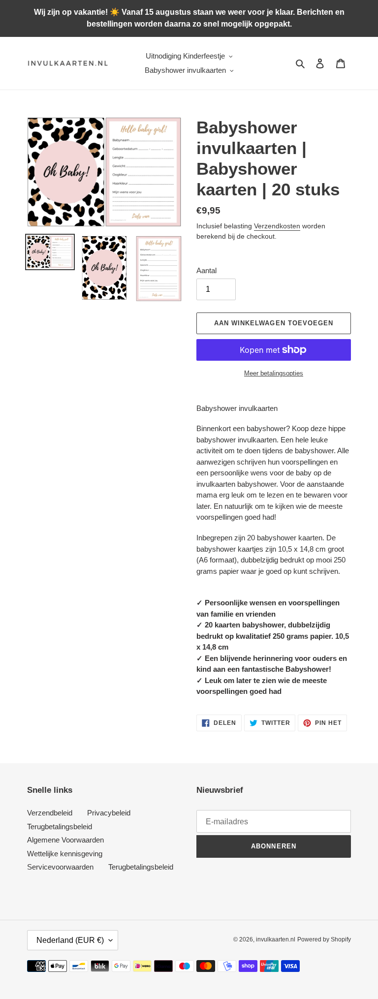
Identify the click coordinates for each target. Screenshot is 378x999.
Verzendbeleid (49, 813)
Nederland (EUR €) (70, 940)
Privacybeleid (108, 813)
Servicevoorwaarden (60, 867)
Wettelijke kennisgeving (64, 853)
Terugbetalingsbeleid (59, 826)
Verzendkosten (277, 226)
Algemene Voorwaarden (65, 840)
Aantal (206, 270)
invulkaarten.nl (275, 939)
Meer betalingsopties (273, 373)
